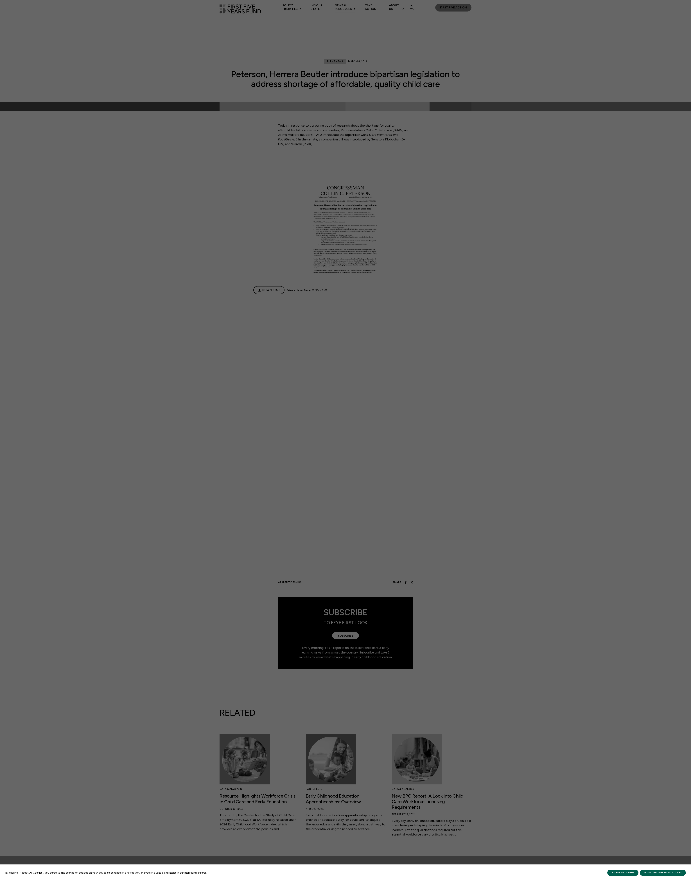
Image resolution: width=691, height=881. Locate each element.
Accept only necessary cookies (663, 872)
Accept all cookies (622, 872)
